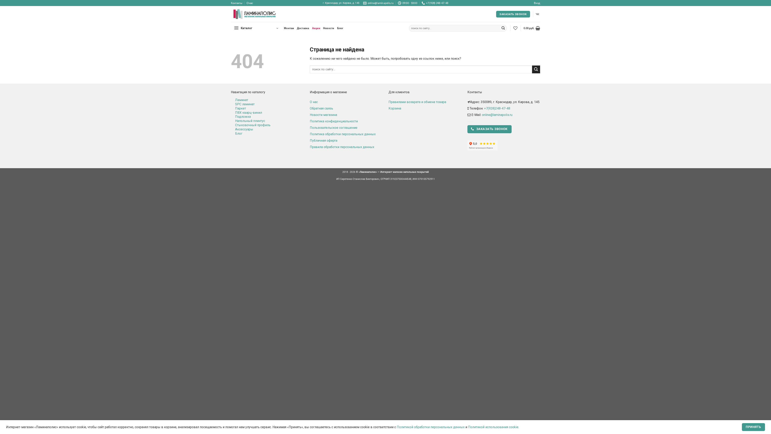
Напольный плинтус (250, 121)
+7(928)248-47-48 (497, 108)
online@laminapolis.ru (497, 115)
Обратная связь (321, 108)
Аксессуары (244, 129)
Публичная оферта (323, 140)
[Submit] (503, 28)
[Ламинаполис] (255, 14)
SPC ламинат (245, 104)
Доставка (303, 28)
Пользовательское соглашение (333, 128)
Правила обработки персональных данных (342, 147)
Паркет (240, 108)
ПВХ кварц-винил (248, 113)
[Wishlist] (515, 28)
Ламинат (241, 100)
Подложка (243, 117)
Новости (328, 28)
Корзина (395, 108)
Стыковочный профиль (252, 125)
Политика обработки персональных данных (343, 134)
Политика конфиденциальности (334, 121)
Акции (316, 28)
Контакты (236, 3)
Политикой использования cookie (493, 427)
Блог (340, 28)
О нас (250, 3)
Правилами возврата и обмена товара (417, 102)
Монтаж (289, 28)
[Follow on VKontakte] (537, 14)
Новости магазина (323, 115)
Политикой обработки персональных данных (431, 427)
